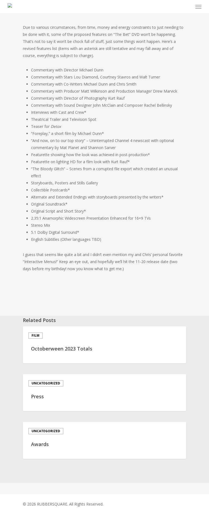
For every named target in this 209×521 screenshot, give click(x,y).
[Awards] (104, 440)
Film (35, 335)
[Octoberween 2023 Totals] (104, 344)
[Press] (104, 392)
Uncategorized (46, 383)
